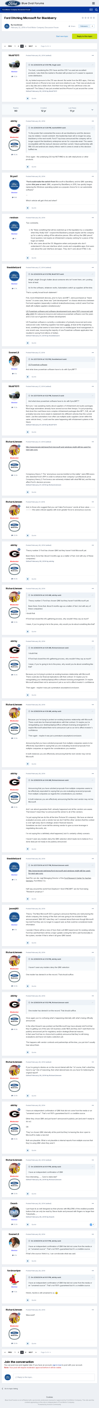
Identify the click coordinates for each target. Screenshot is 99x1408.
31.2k (15, 76)
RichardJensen (14, 441)
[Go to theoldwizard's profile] (14, 276)
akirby (14, 121)
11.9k (15, 1292)
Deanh (14, 1203)
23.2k (15, 1224)
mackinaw (17, 25)
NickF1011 (14, 55)
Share (72, 26)
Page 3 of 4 (45, 46)
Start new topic (62, 36)
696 (15, 197)
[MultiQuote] (27, 98)
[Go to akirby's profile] (14, 129)
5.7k (15, 288)
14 (15, 238)
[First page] (5, 46)
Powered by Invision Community (49, 1404)
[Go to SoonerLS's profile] (14, 361)
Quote (34, 98)
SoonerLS (14, 352)
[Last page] (36, 46)
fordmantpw (14, 1270)
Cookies (49, 1397)
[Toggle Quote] (29, 65)
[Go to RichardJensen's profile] (14, 450)
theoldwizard (14, 267)
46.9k (15, 154)
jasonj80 (14, 908)
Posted (35, 55)
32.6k (15, 475)
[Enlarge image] (56, 1293)
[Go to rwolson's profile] (14, 226)
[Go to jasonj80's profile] (14, 917)
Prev (10, 46)
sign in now (57, 1365)
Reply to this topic (84, 36)
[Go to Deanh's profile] (14, 1211)
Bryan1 (14, 176)
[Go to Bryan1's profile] (14, 184)
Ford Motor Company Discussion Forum (43, 27)
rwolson (14, 217)
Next (31, 46)
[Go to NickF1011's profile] (14, 63)
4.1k (15, 374)
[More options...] (92, 55)
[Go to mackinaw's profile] (7, 26)
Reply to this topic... (25, 1377)
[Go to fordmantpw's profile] (14, 1279)
